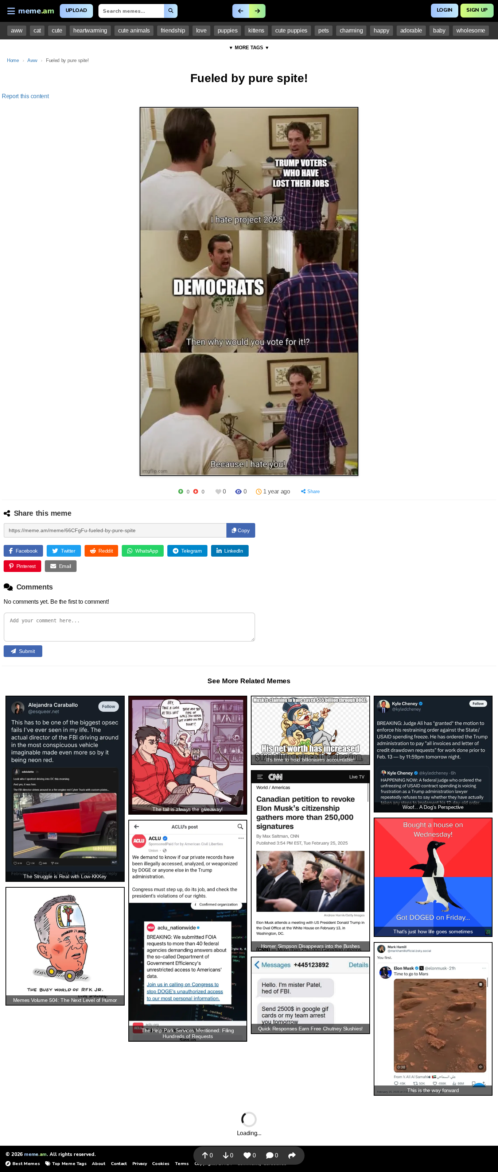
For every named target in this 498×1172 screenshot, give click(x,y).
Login (444, 10)
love (201, 30)
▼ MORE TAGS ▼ (249, 47)
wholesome (470, 30)
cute (57, 30)
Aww (32, 60)
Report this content (25, 96)
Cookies (161, 1164)
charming (351, 30)
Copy (243, 530)
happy (381, 30)
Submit (27, 651)
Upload (76, 10)
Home (13, 60)
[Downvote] (195, 491)
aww (17, 30)
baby (439, 30)
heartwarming (90, 30)
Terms (181, 1164)
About (98, 1164)
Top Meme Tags (69, 1164)
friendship (173, 30)
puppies (228, 30)
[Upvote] (180, 491)
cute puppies (291, 30)
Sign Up (477, 10)
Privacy (139, 1164)
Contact (119, 1164)
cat (37, 30)
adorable (411, 30)
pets (323, 30)
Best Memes (26, 1164)
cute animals (134, 30)
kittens (256, 30)
